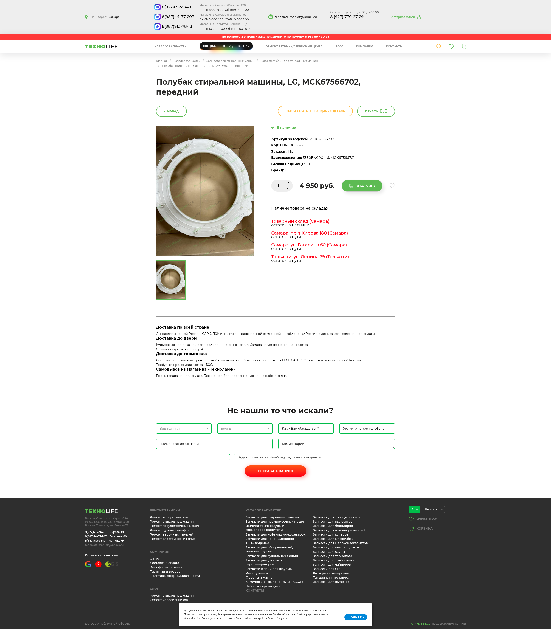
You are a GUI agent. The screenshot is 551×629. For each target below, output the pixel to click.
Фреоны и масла (259, 577)
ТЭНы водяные (257, 543)
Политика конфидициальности (175, 576)
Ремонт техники (165, 510)
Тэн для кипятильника (331, 577)
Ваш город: (105, 17)
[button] (184, 428)
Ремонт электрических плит (172, 539)
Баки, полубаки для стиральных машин (289, 60)
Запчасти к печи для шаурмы (269, 569)
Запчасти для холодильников (336, 517)
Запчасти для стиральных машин (230, 60)
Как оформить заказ (166, 567)
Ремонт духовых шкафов (169, 530)
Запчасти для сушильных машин (272, 556)
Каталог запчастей (171, 46)
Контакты (394, 46)
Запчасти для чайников (332, 565)
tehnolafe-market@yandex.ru (296, 17)
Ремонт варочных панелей (171, 534)
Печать (371, 111)
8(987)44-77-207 (178, 16)
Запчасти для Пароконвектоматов (340, 543)
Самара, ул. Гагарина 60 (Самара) (309, 244)
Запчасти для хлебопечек (333, 560)
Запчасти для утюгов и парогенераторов (264, 562)
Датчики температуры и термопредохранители (265, 528)
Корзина (424, 528)
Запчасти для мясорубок (333, 539)
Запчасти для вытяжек (331, 582)
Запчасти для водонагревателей (339, 530)
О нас (154, 559)
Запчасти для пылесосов (333, 521)
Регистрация (434, 509)
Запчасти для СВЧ (327, 569)
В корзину (366, 186)
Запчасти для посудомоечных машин (275, 521)
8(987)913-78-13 (177, 26)
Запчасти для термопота (332, 556)
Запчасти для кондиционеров (270, 539)
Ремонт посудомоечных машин (175, 526)
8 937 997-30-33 (317, 37)
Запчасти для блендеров (333, 526)
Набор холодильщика (263, 586)
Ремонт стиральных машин (172, 521)
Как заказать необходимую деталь (315, 111)
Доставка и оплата (164, 563)
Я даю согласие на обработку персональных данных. (280, 457)
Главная (162, 60)
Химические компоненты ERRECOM (274, 582)
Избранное (426, 519)
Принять (356, 617)
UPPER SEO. (420, 624)
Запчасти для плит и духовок (336, 547)
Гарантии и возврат (166, 571)
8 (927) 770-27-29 (347, 16)
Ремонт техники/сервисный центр (294, 46)
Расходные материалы (331, 573)
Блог (339, 46)
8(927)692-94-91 (177, 7)
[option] (205, 191)
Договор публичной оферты (108, 624)
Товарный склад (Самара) (300, 221)
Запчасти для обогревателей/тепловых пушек (269, 549)
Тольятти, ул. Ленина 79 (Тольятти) (310, 256)
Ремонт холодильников (169, 517)
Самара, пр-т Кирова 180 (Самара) (309, 233)
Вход (414, 509)
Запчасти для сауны (329, 552)
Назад (173, 111)
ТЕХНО (101, 46)
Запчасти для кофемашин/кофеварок (275, 534)
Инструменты (257, 573)
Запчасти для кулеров (330, 534)
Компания (364, 46)
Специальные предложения (226, 46)
